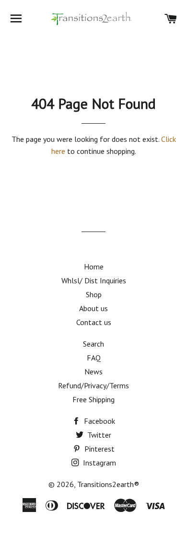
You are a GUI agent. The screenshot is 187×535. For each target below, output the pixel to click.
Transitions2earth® (108, 484)
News (93, 371)
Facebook (98, 421)
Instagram (98, 462)
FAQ (94, 357)
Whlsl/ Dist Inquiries (93, 280)
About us (93, 308)
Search (93, 344)
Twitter (98, 435)
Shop (94, 294)
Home (94, 266)
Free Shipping (93, 399)
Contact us (93, 322)
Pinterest (98, 449)
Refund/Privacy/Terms (93, 385)
